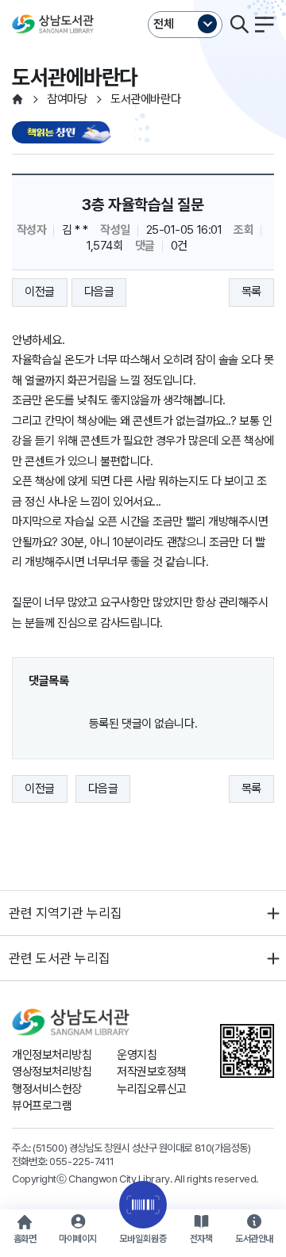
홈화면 (25, 1238)
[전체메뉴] (264, 24)
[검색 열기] (239, 24)
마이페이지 (78, 1238)
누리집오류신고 (152, 1089)
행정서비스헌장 (47, 1089)
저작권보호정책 (152, 1071)
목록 (251, 292)
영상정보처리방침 (51, 1071)
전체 (163, 24)
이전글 (40, 292)
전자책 (201, 1238)
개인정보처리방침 (51, 1055)
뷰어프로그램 (42, 1105)
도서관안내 (254, 1238)
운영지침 (137, 1055)
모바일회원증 (143, 1238)
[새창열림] (63, 133)
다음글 (99, 292)
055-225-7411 (81, 1161)
